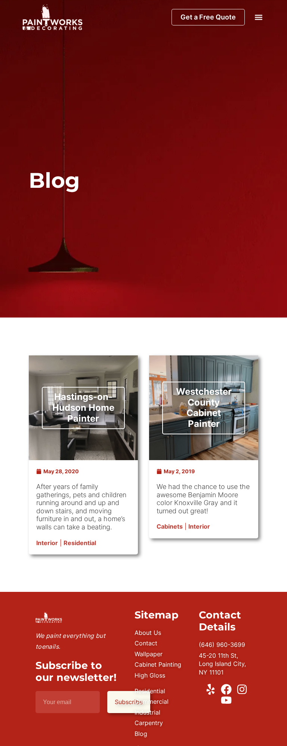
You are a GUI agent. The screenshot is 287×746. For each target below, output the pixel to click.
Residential (80, 543)
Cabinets (170, 526)
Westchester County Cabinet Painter (204, 407)
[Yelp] (210, 689)
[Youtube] (226, 700)
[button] (258, 17)
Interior (47, 543)
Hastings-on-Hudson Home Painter (83, 407)
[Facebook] (226, 689)
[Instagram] (242, 689)
